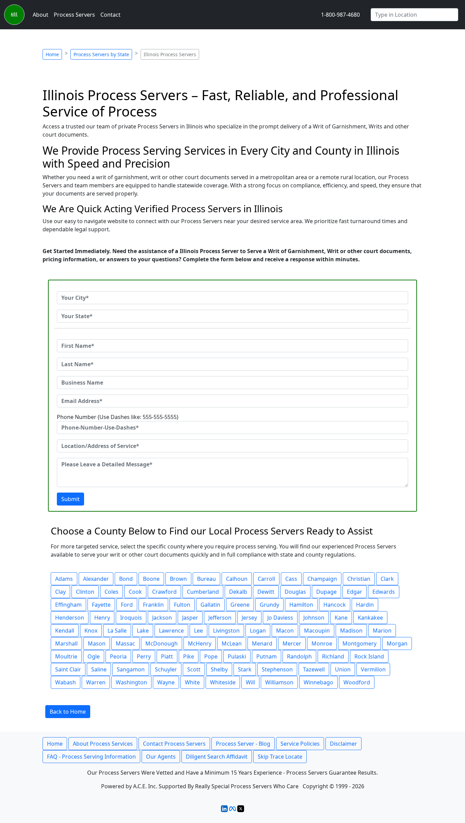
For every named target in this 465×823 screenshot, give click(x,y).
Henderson (69, 617)
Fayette (101, 604)
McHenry (199, 643)
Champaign (322, 579)
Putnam (266, 656)
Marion (382, 630)
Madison (351, 630)
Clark (387, 579)
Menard (262, 643)
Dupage (326, 591)
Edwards (383, 591)
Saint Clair (68, 669)
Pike (188, 656)
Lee (198, 630)
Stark (245, 669)
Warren (96, 682)
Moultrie (66, 656)
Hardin (365, 604)
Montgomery (359, 643)
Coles (111, 591)
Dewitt (265, 591)
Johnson (313, 617)
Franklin (153, 604)
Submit (70, 499)
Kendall (64, 630)
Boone (151, 579)
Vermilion (373, 669)
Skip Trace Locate (280, 756)
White (192, 682)
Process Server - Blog (243, 743)
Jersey (249, 617)
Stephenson (277, 669)
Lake (143, 630)
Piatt (167, 656)
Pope (211, 656)
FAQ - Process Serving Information (91, 756)
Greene (240, 604)
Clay (60, 591)
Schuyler (166, 669)
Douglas (295, 591)
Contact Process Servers (174, 743)
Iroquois (131, 617)
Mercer (292, 643)
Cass (291, 579)
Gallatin (210, 604)
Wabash (65, 682)
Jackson (162, 617)
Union (343, 669)
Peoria (118, 656)
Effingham (68, 604)
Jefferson (219, 617)
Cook (135, 591)
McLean (232, 643)
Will (250, 682)
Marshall (66, 643)
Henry (102, 617)
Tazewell (314, 669)
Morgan (397, 643)
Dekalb (238, 591)
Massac (125, 643)
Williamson (279, 682)
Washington (131, 682)
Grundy (269, 604)
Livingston (226, 630)
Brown (178, 579)
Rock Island (369, 656)
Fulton (182, 604)
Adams (64, 579)
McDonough (161, 643)
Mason (97, 643)
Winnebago (318, 682)
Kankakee (370, 617)
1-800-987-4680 (340, 14)
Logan (258, 630)
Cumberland (203, 591)
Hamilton (301, 604)
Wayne (166, 682)
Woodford (356, 682)
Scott (194, 669)
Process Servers (74, 14)
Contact (110, 14)
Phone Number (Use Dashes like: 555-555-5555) (117, 417)
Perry (144, 656)
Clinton (85, 591)
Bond (126, 579)
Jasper (190, 617)
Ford (127, 604)
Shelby (219, 669)
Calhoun (236, 579)
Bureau (206, 579)
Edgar (354, 591)
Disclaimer (343, 743)
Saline (99, 669)
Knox (90, 630)
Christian (358, 579)
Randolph (299, 656)
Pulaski (237, 656)
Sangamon (131, 669)
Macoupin (317, 630)
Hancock (334, 604)
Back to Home (68, 711)
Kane (341, 617)
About (40, 14)
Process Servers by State (101, 54)
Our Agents (161, 756)
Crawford (164, 591)
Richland (333, 656)
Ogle (93, 656)
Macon (285, 630)
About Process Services (103, 743)
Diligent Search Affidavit (216, 756)
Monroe (321, 643)
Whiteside (223, 682)
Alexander (96, 579)
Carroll (266, 579)
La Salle (117, 630)
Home (52, 54)
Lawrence (171, 630)
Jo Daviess (280, 617)
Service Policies (300, 743)
